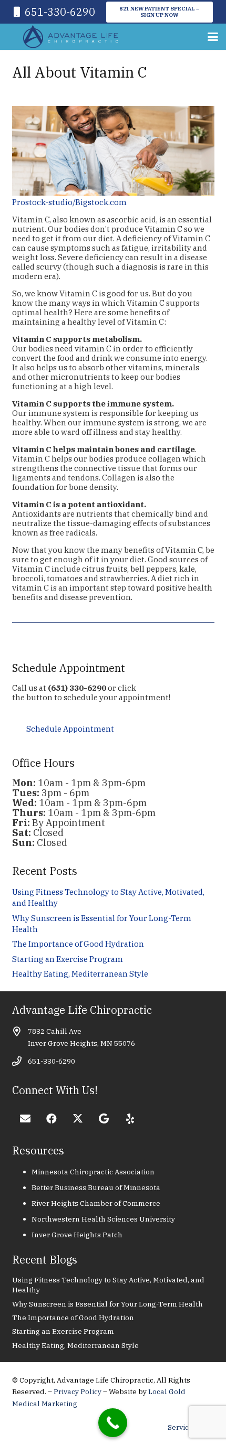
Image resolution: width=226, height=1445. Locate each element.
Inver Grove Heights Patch (77, 1234)
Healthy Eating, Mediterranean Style (80, 974)
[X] (78, 1119)
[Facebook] (51, 1119)
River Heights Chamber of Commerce (96, 1203)
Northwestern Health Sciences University (103, 1219)
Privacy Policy (78, 1391)
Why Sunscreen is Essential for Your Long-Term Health (107, 1304)
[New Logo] (70, 37)
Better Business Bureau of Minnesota (96, 1187)
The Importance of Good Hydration (78, 944)
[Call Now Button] (112, 1422)
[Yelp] (130, 1119)
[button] (212, 36)
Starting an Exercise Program (67, 959)
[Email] (25, 1119)
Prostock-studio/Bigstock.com (69, 202)
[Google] (104, 1119)
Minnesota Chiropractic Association (93, 1171)
